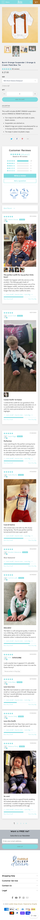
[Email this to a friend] (28, 139)
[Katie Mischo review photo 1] (20, 500)
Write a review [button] (20, 176)
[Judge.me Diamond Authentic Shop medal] (14, 193)
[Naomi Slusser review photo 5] (22, 269)
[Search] (31, 2)
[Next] (36, 25)
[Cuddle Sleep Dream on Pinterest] (19, 898)
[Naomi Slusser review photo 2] (6, 269)
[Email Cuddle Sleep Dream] (27, 898)
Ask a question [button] (20, 181)
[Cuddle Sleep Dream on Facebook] (12, 898)
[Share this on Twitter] (11, 139)
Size (3, 77)
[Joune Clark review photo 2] (6, 394)
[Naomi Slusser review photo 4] (16, 269)
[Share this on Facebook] (17, 139)
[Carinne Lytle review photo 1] (20, 603)
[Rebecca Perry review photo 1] (20, 772)
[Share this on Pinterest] (22, 139)
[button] (6, 69)
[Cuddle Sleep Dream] (20, 2)
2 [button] (17, 823)
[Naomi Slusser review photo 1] (20, 245)
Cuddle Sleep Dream (15, 904)
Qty (3, 90)
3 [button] (20, 823)
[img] (8, 216)
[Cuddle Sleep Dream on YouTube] (16, 898)
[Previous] (4, 25)
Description (6, 106)
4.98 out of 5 (25, 154)
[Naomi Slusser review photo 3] (11, 269)
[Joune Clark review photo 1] (20, 356)
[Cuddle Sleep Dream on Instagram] (23, 898)
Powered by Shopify (30, 904)
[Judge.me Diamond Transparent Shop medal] (24, 193)
